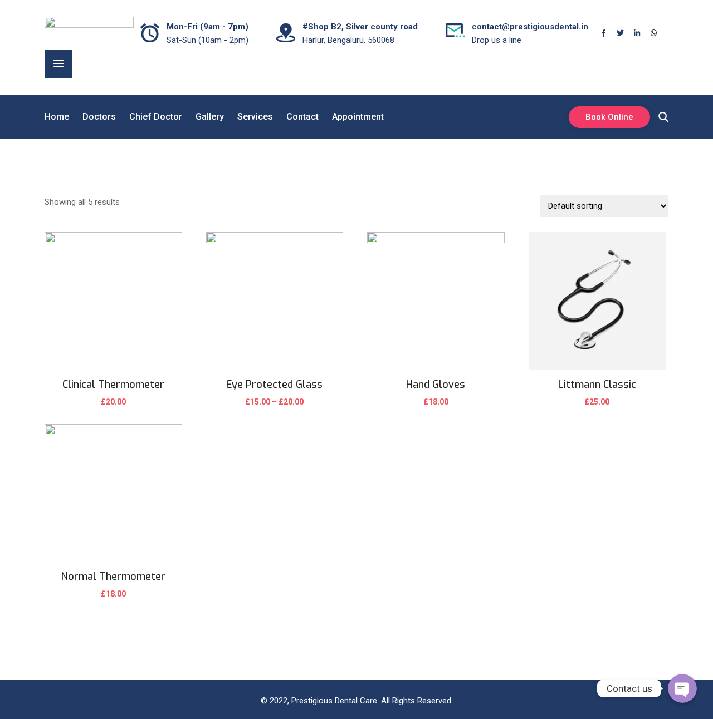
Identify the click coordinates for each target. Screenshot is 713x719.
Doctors (99, 116)
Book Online (609, 117)
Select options (274, 409)
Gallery (210, 116)
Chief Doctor (155, 116)
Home (57, 116)
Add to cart (113, 409)
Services (255, 116)
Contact (302, 116)
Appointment (358, 116)
